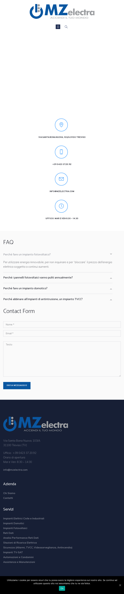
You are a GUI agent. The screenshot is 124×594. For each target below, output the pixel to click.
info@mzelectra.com (62, 191)
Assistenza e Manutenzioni (19, 562)
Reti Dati (8, 533)
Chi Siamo (9, 493)
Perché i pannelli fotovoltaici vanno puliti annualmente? (38, 277)
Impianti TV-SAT (13, 552)
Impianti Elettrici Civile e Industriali (23, 518)
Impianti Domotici (13, 523)
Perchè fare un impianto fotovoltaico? (27, 254)
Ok (62, 588)
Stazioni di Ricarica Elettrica (20, 542)
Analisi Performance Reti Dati (21, 537)
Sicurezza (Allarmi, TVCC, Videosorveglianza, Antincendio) (37, 547)
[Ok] (120, 585)
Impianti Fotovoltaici (15, 528)
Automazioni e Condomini (18, 557)
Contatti (8, 498)
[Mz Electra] (62, 11)
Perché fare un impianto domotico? (25, 288)
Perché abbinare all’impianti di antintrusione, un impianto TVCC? (43, 299)
